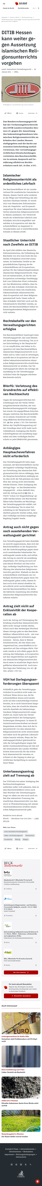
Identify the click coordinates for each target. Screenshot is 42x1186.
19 (8, 422)
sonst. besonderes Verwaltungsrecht (15, 831)
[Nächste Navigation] (38, 8)
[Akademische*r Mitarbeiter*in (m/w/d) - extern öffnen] (36, 889)
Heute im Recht (15, 17)
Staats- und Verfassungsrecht (13, 835)
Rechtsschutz (30, 835)
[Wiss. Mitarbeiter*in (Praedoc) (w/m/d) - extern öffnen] (36, 965)
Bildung (17, 839)
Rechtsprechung (27, 17)
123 (25, 493)
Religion (25, 839)
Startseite (5, 17)
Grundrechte (8, 839)
